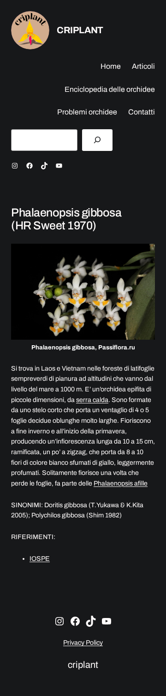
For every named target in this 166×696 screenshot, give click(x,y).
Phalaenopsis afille (121, 483)
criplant (80, 30)
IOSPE (40, 558)
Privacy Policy (83, 642)
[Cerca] (97, 140)
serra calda (92, 399)
